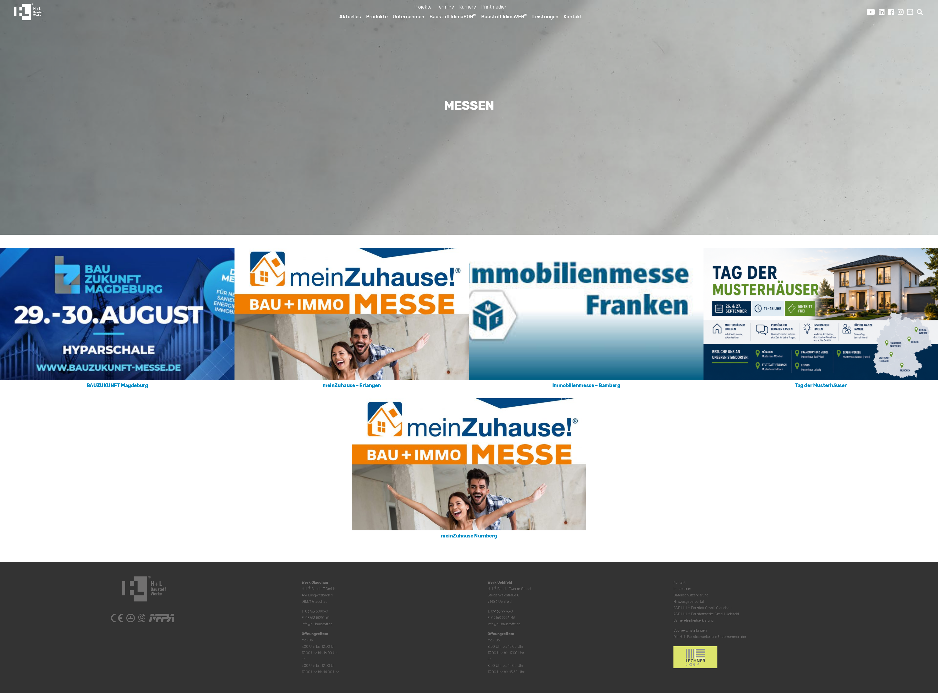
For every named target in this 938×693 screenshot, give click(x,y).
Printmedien (494, 7)
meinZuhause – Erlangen (352, 385)
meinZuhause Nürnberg (469, 536)
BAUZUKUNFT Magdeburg (117, 385)
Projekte (423, 7)
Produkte (377, 17)
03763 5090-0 (316, 611)
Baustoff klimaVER (504, 16)
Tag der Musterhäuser (821, 385)
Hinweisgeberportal (688, 602)
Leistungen (545, 17)
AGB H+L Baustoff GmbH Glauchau (702, 608)
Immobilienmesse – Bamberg (586, 385)
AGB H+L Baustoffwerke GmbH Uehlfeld (706, 614)
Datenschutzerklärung (690, 595)
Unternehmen (408, 17)
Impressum (682, 589)
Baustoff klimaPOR (452, 16)
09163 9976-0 (502, 611)
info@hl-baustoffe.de (504, 624)
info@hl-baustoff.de (317, 624)
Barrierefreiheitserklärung (693, 620)
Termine (445, 7)
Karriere (467, 7)
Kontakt (573, 17)
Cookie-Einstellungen (690, 630)
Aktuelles (350, 17)
